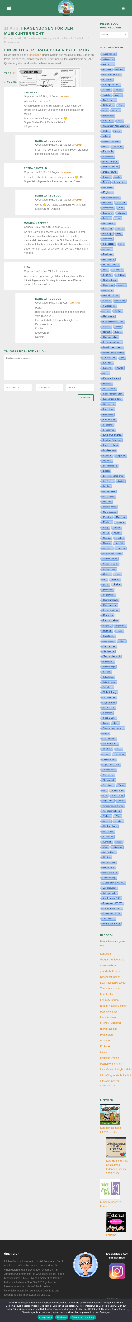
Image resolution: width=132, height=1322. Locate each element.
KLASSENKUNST (110, 1023)
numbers (121, 548)
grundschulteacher (110, 971)
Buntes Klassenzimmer (113, 1005)
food (122, 244)
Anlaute (106, 90)
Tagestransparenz (111, 764)
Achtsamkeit (108, 59)
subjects (106, 754)
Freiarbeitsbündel (111, 265)
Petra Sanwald (35, 168)
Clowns (118, 131)
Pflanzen (116, 579)
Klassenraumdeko (112, 399)
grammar (106, 311)
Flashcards (108, 243)
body (105, 110)
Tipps (121, 785)
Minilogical (120, 522)
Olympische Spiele (110, 564)
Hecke (118, 327)
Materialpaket (109, 507)
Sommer (107, 713)
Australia (106, 95)
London (106, 486)
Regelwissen (121, 626)
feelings (120, 228)
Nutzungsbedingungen (112, 553)
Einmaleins (119, 182)
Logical (121, 481)
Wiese (105, 847)
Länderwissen (108, 496)
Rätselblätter (108, 636)
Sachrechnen (109, 646)
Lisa (27, 267)
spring (106, 733)
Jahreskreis (109, 357)
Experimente (108, 213)
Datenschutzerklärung (82, 1317)
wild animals (117, 847)
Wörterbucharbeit (110, 873)
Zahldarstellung (109, 878)
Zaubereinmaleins (110, 988)
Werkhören (108, 837)
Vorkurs (106, 816)
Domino (106, 177)
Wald (118, 816)
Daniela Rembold (74, 38)
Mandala (107, 502)
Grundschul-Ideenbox (112, 959)
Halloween (108, 316)
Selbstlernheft (109, 697)
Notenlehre (107, 548)
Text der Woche (109, 770)
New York (119, 543)
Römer (122, 641)
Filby (119, 234)
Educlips (111, 1235)
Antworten (66, 97)
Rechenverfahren (110, 610)
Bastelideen (109, 100)
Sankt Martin (108, 662)
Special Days (109, 718)
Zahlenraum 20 (110, 893)
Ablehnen (62, 1317)
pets (105, 579)
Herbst (106, 332)
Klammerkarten (111, 378)
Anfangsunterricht (111, 85)
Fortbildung (107, 249)
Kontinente (108, 425)
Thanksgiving (108, 775)
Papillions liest (108, 1011)
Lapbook (107, 455)
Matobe (107, 517)
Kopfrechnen (108, 430)
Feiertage (107, 233)
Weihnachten (110, 826)
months (116, 527)
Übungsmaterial (111, 923)
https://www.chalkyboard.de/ (116, 1069)
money (105, 528)
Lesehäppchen (110, 466)
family (118, 218)
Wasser (106, 821)
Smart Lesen (108, 708)
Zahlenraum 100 (111, 898)
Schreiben (107, 687)
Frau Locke (106, 994)
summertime (119, 754)
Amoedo (105, 1040)
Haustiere (106, 327)
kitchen (105, 373)
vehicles (121, 801)
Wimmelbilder (109, 852)
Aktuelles (107, 79)
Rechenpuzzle (109, 605)
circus (120, 121)
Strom (119, 749)
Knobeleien (108, 409)
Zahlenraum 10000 (111, 913)
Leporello (107, 461)
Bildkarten (108, 105)
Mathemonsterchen (111, 1063)
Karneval (107, 368)
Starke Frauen (109, 738)
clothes (106, 131)
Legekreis (120, 455)
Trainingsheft (117, 790)
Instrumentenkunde (112, 342)
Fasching (107, 228)
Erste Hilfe (107, 203)
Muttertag (107, 538)
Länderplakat (109, 491)
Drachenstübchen (110, 977)
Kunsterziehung (110, 445)
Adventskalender (111, 74)
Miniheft (107, 522)
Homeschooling (110, 337)
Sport (115, 723)
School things (108, 677)
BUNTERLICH (108, 1029)
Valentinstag (117, 796)
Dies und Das (110, 161)
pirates (105, 585)
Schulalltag (109, 692)
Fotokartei (108, 254)
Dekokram (118, 146)
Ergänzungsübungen (111, 197)
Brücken (115, 110)
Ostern (106, 574)
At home (118, 90)
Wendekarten (108, 831)
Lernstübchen (108, 1017)
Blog (121, 105)
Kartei (120, 368)
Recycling (107, 626)
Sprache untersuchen (113, 728)
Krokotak (105, 1046)
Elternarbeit (107, 187)
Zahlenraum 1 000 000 (113, 883)
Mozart (106, 533)
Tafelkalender (109, 759)
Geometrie (107, 290)
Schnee (106, 672)
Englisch (107, 192)
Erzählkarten (108, 208)
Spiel (105, 723)
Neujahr (106, 543)
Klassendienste (109, 389)
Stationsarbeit (110, 743)
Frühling (107, 274)
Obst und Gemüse (110, 559)
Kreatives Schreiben (112, 440)
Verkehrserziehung (111, 811)
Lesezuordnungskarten (113, 476)
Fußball (121, 275)
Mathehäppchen (109, 512)
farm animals (108, 223)
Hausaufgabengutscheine (113, 322)
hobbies (118, 332)
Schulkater (106, 953)
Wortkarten (108, 867)
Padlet (117, 574)
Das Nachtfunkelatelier (113, 982)
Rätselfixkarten (108, 641)
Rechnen (108, 615)
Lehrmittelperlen (109, 1000)
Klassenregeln (108, 404)
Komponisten (109, 419)
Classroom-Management (115, 126)
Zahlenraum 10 (110, 888)
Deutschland (108, 157)
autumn (118, 95)
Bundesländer (108, 115)
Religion (107, 630)
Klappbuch (107, 384)
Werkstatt (107, 842)
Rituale (119, 631)
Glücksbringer (109, 306)
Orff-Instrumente (109, 569)
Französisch (108, 259)
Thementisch (108, 780)
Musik (36, 38)
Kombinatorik (108, 414)
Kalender (107, 363)
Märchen (120, 538)
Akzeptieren (45, 1317)
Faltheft (106, 218)
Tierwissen (108, 785)
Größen (118, 311)
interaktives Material (112, 347)
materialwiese (108, 965)
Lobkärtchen (108, 481)
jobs (122, 358)
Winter (106, 857)
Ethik (120, 207)
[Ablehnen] (128, 1310)
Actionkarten (108, 64)
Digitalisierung (109, 172)
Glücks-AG (120, 301)
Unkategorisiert (50, 38)
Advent (119, 69)
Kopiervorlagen (112, 435)
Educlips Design (109, 1058)
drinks (117, 177)
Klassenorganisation (112, 394)
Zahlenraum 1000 (112, 908)
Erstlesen (121, 203)
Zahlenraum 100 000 (112, 903)
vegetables (108, 801)
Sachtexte (108, 651)
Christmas (108, 120)
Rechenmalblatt (110, 600)
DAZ (105, 146)
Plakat (117, 584)
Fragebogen (34, 55)
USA (105, 796)
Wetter (119, 842)
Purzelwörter (108, 595)
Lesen (106, 470)
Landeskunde (109, 450)
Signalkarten (109, 702)
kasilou (104, 1052)
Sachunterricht (111, 656)
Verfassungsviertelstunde (113, 806)
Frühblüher (117, 270)
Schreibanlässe (109, 682)
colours (106, 136)
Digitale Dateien (110, 167)
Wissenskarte (109, 862)
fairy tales (121, 213)
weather (118, 821)
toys (105, 790)
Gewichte (106, 301)
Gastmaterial (109, 280)
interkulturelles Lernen (113, 352)
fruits (105, 270)
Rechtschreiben (110, 620)
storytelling (107, 749)
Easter (106, 182)
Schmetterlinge (109, 667)
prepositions (108, 590)
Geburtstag (108, 285)
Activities (107, 69)
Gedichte (121, 285)
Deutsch (108, 151)
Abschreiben (109, 54)
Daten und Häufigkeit (111, 141)
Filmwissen (107, 239)
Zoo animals (108, 919)
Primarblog (106, 1034)
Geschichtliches (110, 295)
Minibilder (120, 517)
